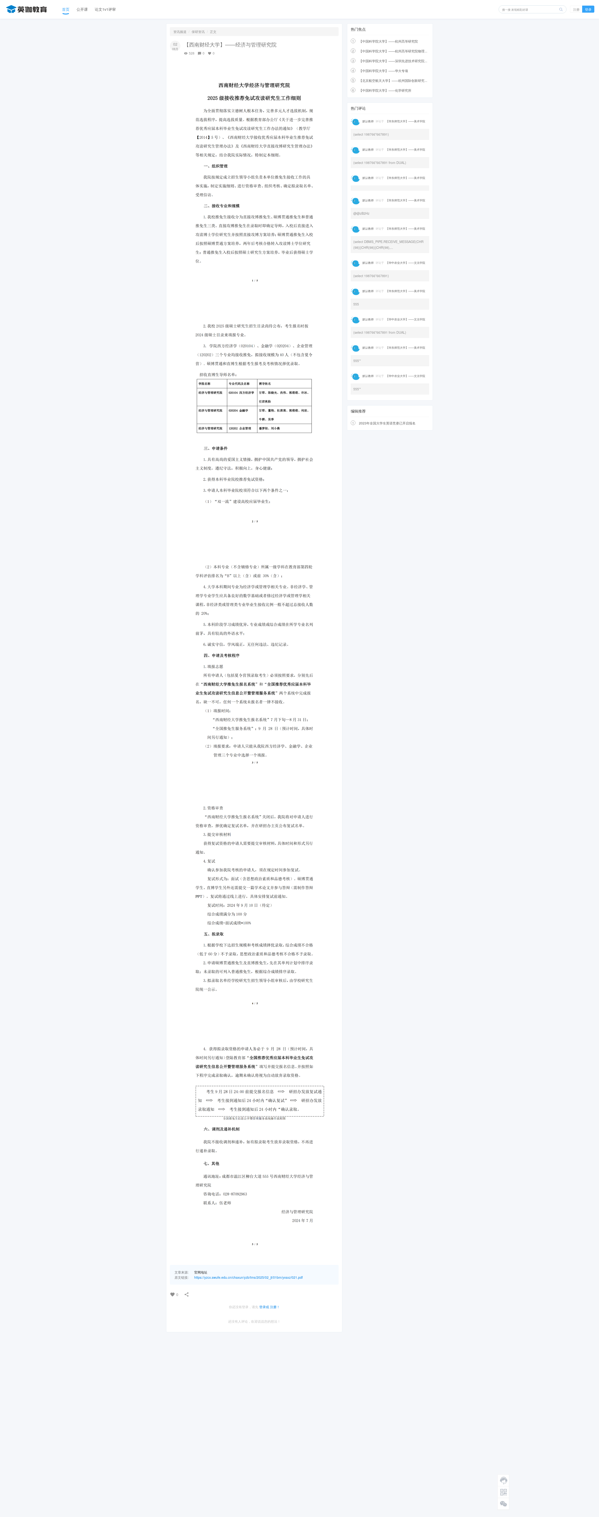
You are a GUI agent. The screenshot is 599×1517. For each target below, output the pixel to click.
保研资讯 (198, 31)
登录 (588, 9)
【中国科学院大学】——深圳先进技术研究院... (393, 60)
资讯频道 (179, 31)
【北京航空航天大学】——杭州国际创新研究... (393, 80)
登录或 (264, 1306)
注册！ (275, 1306)
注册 (576, 9)
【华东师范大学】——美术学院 (405, 121)
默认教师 (368, 121)
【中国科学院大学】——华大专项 (383, 70)
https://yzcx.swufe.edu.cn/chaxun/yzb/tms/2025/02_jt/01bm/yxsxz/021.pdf (248, 1277)
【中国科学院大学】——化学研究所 (385, 90)
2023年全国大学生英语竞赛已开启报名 (387, 423)
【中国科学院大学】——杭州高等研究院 (388, 41)
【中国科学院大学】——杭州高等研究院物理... (393, 51)
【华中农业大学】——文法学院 (405, 262)
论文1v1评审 (105, 9)
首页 (65, 9)
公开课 (82, 9)
